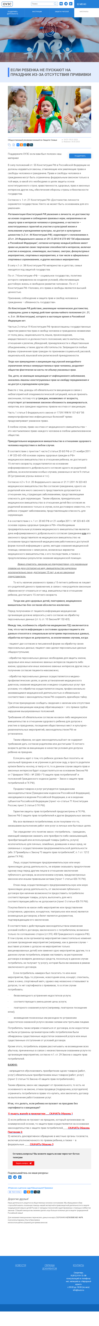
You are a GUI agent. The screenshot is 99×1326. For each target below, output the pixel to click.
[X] (28, 144)
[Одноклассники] (21, 144)
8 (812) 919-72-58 (78, 1275)
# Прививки (47, 1188)
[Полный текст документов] (13, 144)
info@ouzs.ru (78, 1290)
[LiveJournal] (31, 144)
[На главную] (7, 4)
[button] (81, 4)
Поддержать (80, 156)
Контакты (78, 1265)
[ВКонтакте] (18, 144)
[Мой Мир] (24, 144)
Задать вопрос (22, 1163)
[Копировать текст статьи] (9, 144)
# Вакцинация (36, 1188)
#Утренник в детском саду (19, 1188)
